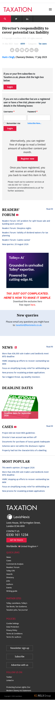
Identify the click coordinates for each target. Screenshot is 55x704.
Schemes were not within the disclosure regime (23, 446)
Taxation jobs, (12, 610)
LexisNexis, (16, 603)
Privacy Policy (11, 630)
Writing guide (11, 591)
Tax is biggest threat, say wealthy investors (21, 377)
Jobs (8, 581)
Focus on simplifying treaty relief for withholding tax (25, 368)
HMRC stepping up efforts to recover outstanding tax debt (25, 362)
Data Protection (12, 627)
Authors (9, 584)
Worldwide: (21, 546)
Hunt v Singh (8, 57)
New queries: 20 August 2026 (15, 244)
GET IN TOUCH (16, 540)
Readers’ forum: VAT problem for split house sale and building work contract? (26, 222)
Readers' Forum (12, 567)
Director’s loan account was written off (19, 437)
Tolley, (9, 603)
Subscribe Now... (34, 123)
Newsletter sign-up (19, 648)
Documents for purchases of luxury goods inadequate (26, 442)
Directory (10, 577)
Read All (49, 209)
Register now (27, 158)
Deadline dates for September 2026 (17, 414)
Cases (8, 561)
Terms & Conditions (14, 634)
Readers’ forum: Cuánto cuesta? (16, 240)
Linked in (10, 680)
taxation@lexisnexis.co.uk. (29, 325)
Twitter (9, 677)
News (8, 557)
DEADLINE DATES (17, 388)
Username (9, 112)
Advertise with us (19, 665)
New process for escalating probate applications (23, 372)
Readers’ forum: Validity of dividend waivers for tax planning (25, 234)
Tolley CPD (10, 571)
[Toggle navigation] (50, 9)
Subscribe (19, 656)
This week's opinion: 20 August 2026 (18, 467)
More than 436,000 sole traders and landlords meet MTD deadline (25, 355)
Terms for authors (13, 637)
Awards (9, 574)
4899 (22, 44)
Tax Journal (23, 610)
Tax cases (43, 44)
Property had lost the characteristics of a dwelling (24, 450)
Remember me (13, 123)
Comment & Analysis (14, 564)
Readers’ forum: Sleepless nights (16, 228)
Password (33, 112)
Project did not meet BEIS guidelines (18, 433)
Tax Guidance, (21, 606)
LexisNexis (18, 696)
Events (9, 588)
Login (10, 87)
